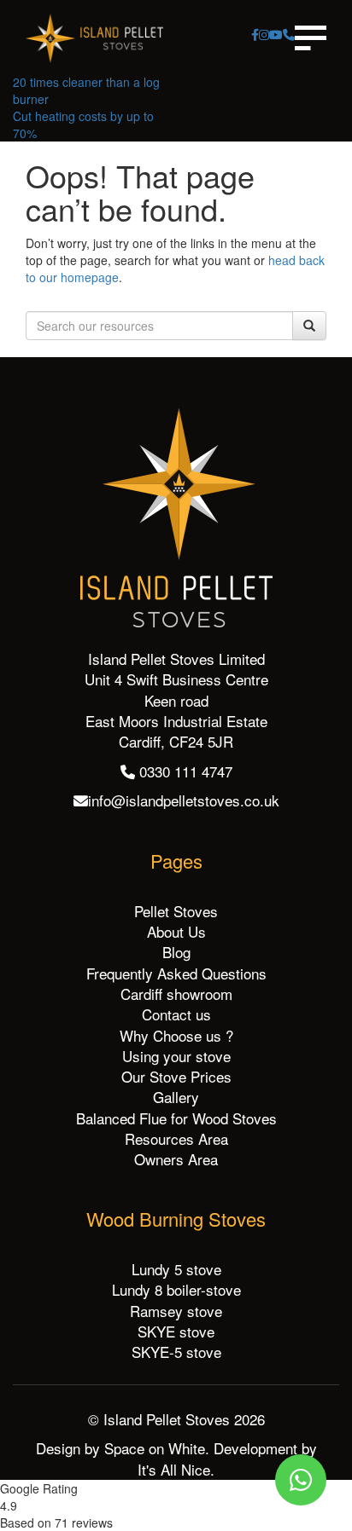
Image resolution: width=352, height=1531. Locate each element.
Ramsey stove (176, 1310)
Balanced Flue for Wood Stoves (176, 1118)
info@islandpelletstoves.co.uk (183, 800)
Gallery (176, 1096)
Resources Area (176, 1138)
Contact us (176, 1014)
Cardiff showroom (176, 993)
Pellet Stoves (176, 910)
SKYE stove (176, 1331)
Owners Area (176, 1159)
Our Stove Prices (176, 1076)
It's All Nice (174, 1469)
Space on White (154, 1448)
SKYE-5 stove (176, 1351)
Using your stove (176, 1055)
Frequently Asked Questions (176, 973)
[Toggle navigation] (310, 38)
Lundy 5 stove (176, 1269)
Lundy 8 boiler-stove (176, 1289)
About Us (176, 931)
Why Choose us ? (176, 1035)
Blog (176, 951)
